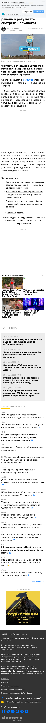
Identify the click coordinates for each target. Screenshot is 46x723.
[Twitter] (8, 711)
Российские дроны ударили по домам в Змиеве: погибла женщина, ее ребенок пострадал (21, 536)
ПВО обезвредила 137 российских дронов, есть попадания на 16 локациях (22, 492)
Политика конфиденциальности (13, 689)
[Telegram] (13, 711)
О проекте (5, 679)
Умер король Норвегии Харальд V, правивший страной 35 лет (18, 470)
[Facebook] (3, 711)
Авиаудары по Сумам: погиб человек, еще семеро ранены (22, 447)
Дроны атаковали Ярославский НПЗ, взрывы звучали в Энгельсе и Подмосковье (22, 480)
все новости (37, 581)
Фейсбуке (28, 80)
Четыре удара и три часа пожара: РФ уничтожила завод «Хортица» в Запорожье (22, 415)
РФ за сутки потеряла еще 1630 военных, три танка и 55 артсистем (21, 573)
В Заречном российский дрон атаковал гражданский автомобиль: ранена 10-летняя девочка (24, 194)
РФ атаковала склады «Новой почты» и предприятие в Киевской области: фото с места (22, 549)
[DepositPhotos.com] (12, 718)
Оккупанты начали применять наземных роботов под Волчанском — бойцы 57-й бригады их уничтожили (25, 185)
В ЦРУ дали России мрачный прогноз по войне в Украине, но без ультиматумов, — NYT (22, 561)
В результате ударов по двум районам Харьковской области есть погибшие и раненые (24, 204)
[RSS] (26, 711)
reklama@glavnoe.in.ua (14, 702)
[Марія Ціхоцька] (3, 31)
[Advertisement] (23, 130)
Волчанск (11, 213)
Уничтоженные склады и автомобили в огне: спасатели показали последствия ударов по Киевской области (20, 504)
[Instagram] (17, 711)
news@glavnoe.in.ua (13, 698)
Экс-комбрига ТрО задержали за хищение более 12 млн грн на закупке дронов (22, 425)
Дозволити (38, 11)
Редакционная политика (10, 686)
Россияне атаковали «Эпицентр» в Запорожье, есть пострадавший (18, 515)
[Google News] (22, 711)
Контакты (4, 682)
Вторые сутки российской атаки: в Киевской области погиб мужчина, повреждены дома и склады (19, 436)
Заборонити (27, 11)
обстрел (20, 213)
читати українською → (36, 28)
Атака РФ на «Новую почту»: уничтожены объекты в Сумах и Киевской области (21, 525)
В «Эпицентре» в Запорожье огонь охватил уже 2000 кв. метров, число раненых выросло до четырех (22, 459)
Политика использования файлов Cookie (16, 693)
